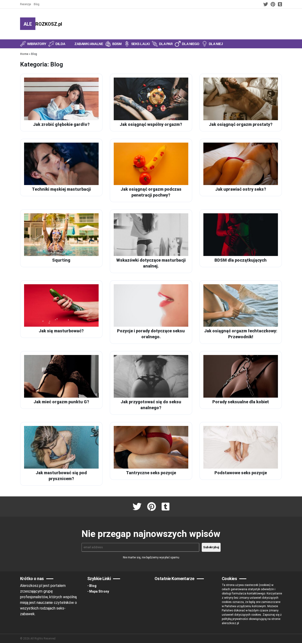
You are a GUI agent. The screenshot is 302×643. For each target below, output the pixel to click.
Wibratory (36, 44)
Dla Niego (190, 44)
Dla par (165, 44)
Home (24, 54)
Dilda (60, 44)
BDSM (117, 44)
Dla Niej (216, 44)
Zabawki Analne (89, 44)
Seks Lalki (140, 44)
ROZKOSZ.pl (43, 24)
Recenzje (25, 4)
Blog (36, 4)
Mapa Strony (99, 591)
